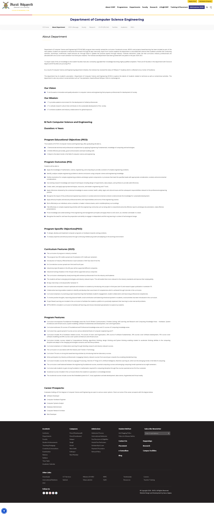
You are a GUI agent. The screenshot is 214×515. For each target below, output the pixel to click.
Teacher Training (149, 480)
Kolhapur (73, 452)
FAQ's (132, 27)
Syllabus (45, 458)
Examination (46, 452)
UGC (44, 483)
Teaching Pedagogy (48, 445)
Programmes (122, 7)
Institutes (45, 433)
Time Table (46, 461)
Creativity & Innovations (50, 448)
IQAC (105, 480)
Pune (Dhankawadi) (76, 433)
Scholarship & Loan (98, 445)
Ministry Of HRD (88, 477)
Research (153, 7)
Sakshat (65, 480)
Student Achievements (49, 442)
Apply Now (192, 1)
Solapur (72, 439)
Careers (146, 477)
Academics (124, 27)
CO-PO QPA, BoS (104, 27)
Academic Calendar (48, 464)
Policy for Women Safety (127, 436)
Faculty (145, 7)
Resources (126, 480)
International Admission (99, 436)
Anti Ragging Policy (125, 433)
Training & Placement (179, 7)
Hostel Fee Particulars (99, 442)
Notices (45, 455)
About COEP (110, 7)
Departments (135, 7)
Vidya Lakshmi (87, 480)
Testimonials (127, 477)
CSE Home (45, 27)
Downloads (46, 477)
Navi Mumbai (74, 455)
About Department (58, 27)
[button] (4, 510)
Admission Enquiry (205, 1)
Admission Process (98, 433)
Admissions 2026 (197, 7)
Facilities (115, 27)
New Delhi (73, 448)
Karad (71, 445)
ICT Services (67, 477)
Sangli (71, 442)
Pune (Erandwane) (76, 436)
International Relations (50, 480)
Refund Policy (96, 452)
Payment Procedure (98, 448)
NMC (105, 477)
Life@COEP (164, 7)
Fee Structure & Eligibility (100, 439)
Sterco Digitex (167, 493)
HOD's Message (73, 27)
